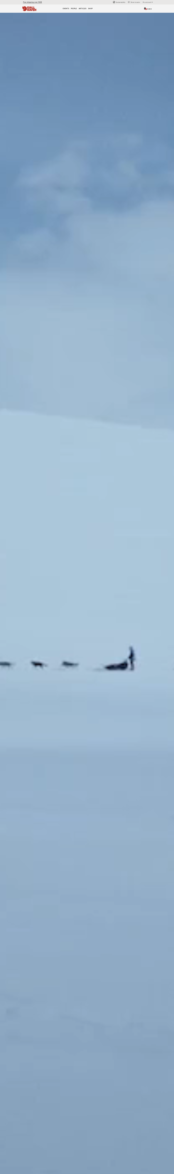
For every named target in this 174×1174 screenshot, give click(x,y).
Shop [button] (90, 9)
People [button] (74, 9)
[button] (147, 2)
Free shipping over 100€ (32, 2)
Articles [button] (82, 9)
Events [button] (66, 9)
